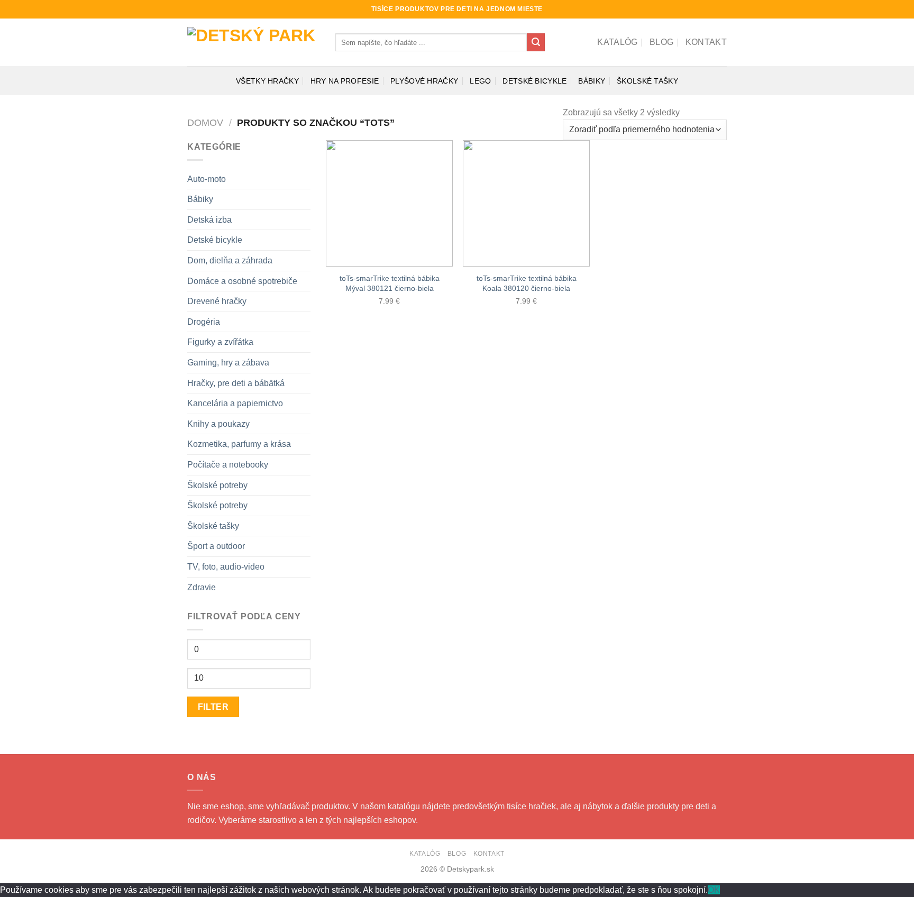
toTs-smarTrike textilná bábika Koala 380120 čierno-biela (527, 283)
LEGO (480, 81)
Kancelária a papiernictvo (235, 403)
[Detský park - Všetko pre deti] (253, 42)
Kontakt (706, 42)
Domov (205, 122)
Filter (213, 706)
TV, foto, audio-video (225, 566)
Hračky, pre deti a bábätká (236, 383)
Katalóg (617, 42)
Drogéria (203, 321)
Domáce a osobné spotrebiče (242, 281)
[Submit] (536, 42)
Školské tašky (647, 81)
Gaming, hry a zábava (228, 362)
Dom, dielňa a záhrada (229, 260)
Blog (661, 42)
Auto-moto (206, 179)
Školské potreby (217, 485)
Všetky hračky (267, 81)
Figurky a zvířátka (220, 341)
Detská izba (209, 219)
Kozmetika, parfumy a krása (239, 444)
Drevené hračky (216, 301)
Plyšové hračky (424, 81)
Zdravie (201, 587)
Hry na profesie (344, 81)
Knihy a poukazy (218, 423)
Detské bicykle (534, 81)
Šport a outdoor (216, 546)
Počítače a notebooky (227, 464)
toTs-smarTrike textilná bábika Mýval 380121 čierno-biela (390, 283)
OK (714, 889)
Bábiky (591, 81)
